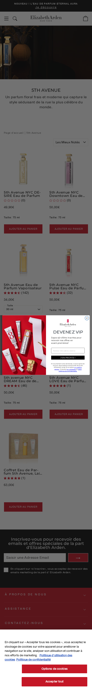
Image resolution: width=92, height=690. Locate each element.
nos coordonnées (71, 369)
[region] (46, 660)
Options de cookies (55, 669)
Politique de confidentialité (33, 660)
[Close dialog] (87, 318)
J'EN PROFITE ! (67, 357)
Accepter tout (55, 682)
